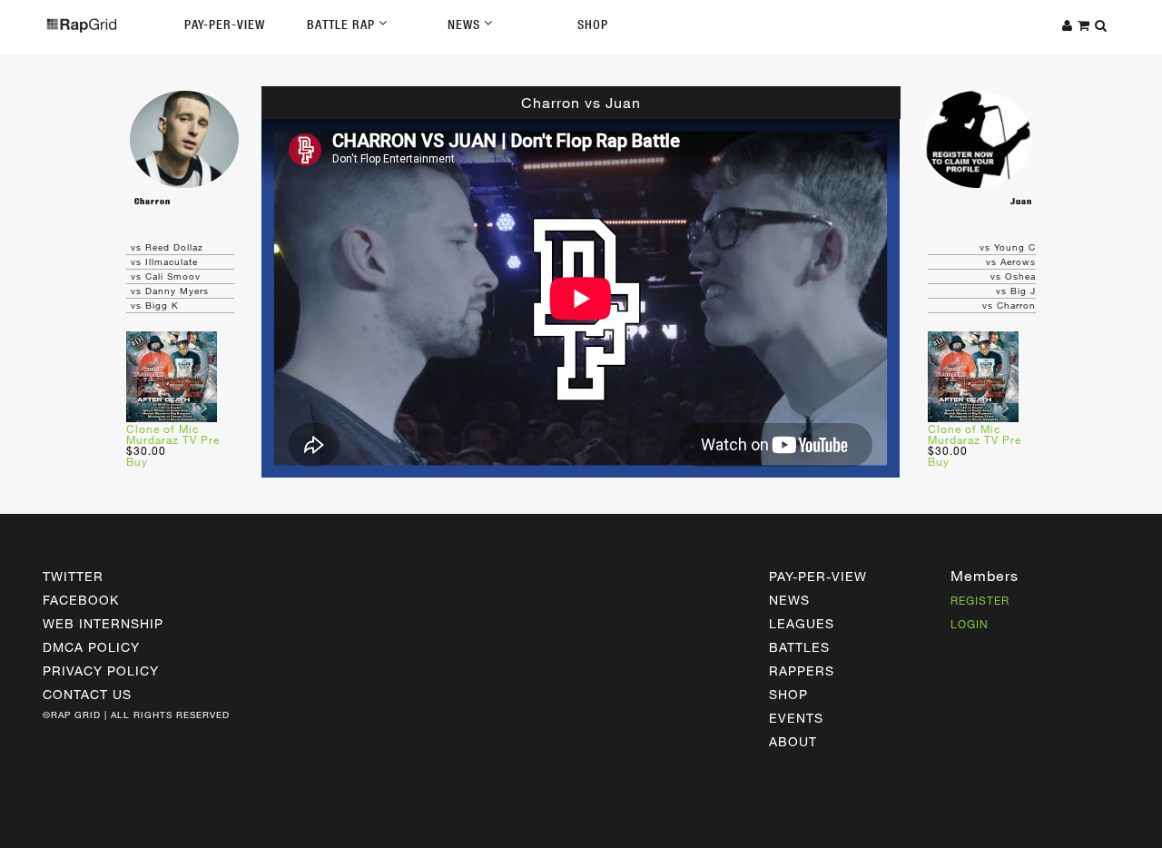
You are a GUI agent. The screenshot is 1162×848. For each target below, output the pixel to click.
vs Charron (1009, 305)
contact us (87, 694)
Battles (799, 647)
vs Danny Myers (170, 290)
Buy (137, 461)
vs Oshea (1013, 276)
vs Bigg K (155, 305)
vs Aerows (1011, 261)
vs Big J (1016, 290)
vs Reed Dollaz (167, 247)
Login (969, 623)
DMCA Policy (91, 647)
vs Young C (1008, 247)
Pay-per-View (818, 576)
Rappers (801, 670)
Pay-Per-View (224, 24)
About (793, 741)
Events (796, 717)
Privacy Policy (101, 670)
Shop (592, 24)
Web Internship (103, 623)
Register (979, 600)
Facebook (81, 599)
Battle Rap (343, 24)
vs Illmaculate (164, 261)
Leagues (801, 623)
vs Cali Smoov (166, 276)
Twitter (73, 576)
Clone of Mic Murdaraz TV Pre (173, 434)
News (466, 24)
